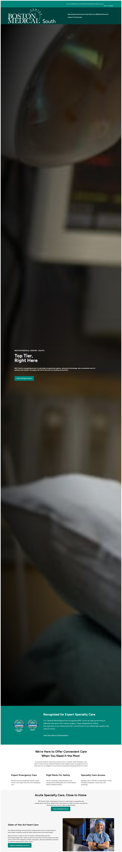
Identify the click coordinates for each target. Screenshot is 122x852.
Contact (101, 4)
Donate (89, 4)
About (70, 14)
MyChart (84, 4)
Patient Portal (72, 17)
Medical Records (77, 4)
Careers (82, 14)
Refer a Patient (95, 4)
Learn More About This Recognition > (56, 735)
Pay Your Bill (69, 4)
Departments (76, 14)
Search (87, 14)
